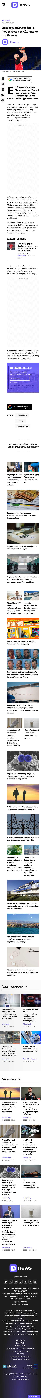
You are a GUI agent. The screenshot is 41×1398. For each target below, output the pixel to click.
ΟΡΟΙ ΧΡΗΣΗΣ (20, 1346)
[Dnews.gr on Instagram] (16, 1282)
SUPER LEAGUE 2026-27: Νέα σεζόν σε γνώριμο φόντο (30, 1048)
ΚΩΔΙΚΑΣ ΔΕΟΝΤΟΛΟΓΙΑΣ (20, 1357)
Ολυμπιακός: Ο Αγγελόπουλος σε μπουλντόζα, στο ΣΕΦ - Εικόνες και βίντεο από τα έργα (9, 1050)
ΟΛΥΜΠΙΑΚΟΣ (22, 415)
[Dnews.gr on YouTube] (30, 1282)
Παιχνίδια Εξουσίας (30, 1059)
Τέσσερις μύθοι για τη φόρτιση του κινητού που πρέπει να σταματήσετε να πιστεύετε (22, 972)
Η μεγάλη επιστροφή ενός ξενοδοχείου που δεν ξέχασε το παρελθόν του (30, 608)
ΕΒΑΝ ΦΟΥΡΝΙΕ (22, 426)
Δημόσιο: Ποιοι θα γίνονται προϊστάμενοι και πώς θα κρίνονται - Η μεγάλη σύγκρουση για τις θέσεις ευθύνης (23, 579)
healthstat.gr (6, 1117)
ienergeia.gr (27, 1117)
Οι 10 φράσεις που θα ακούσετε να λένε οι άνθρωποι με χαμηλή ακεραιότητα (9, 1107)
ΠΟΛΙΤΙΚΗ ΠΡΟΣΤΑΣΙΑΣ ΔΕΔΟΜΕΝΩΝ (20, 1348)
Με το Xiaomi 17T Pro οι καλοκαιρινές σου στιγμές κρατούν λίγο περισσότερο (14, 608)
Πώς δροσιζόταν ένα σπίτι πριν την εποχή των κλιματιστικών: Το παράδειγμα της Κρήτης (20, 939)
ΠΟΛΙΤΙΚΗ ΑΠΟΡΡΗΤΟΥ (20, 1351)
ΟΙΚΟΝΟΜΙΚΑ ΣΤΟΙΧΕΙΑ (20, 1359)
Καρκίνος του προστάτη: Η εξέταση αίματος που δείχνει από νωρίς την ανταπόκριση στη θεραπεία (21, 776)
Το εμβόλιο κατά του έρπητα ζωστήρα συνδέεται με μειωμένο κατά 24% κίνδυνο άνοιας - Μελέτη (13, 737)
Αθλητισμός (6, 20)
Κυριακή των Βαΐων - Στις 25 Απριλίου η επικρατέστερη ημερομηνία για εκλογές (14, 480)
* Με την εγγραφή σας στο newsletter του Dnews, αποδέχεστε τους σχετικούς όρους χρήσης (22, 387)
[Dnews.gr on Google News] (25, 1282)
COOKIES (20, 1354)
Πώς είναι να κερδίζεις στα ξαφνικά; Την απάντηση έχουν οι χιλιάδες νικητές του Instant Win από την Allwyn (22, 674)
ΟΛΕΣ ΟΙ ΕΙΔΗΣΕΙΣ (20, 1277)
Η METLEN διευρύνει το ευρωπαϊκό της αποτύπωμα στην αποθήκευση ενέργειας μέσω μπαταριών (30, 1147)
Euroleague (20, 421)
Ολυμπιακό (17, 107)
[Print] (3, 100)
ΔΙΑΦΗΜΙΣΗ (20, 1343)
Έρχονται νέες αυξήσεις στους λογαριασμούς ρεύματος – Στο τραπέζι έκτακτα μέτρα (22, 515)
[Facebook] (3, 78)
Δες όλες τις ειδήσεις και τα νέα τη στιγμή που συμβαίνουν (23, 445)
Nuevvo (26, 1379)
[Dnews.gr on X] (11, 1282)
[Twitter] (3, 84)
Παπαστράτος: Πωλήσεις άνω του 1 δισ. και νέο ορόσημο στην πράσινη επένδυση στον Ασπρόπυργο (23, 905)
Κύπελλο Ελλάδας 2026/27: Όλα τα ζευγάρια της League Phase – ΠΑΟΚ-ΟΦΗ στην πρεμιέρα (9, 1013)
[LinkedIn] (3, 89)
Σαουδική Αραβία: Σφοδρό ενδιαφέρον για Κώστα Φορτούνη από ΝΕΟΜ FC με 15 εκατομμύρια (28, 248)
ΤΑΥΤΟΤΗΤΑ (20, 1340)
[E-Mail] (3, 95)
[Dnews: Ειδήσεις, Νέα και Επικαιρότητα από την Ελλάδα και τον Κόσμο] (20, 5)
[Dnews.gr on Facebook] (6, 1282)
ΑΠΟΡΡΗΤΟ (35, 1396)
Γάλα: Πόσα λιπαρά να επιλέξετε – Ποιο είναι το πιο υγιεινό (31, 1222)
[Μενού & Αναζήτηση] (3, 5)
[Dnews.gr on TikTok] (21, 1282)
